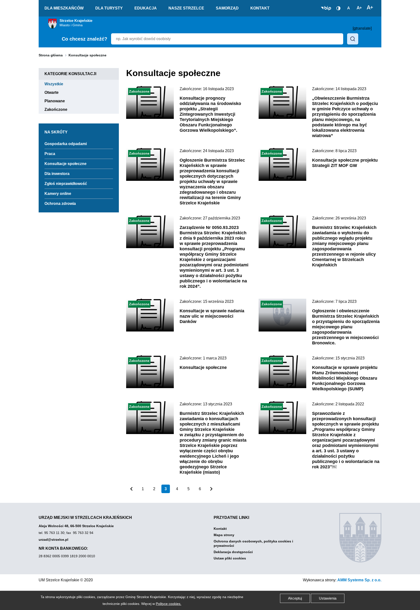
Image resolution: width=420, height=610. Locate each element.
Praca (49, 154)
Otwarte (54, 92)
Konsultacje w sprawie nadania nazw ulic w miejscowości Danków (212, 316)
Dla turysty (109, 8)
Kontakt (260, 8)
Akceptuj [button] (295, 598)
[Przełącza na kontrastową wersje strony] (338, 8)
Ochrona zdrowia (60, 203)
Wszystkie (56, 84)
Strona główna (51, 55)
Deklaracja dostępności (233, 552)
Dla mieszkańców (64, 8)
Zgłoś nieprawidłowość (65, 184)
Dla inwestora (57, 174)
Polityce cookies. (168, 604)
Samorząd (227, 8)
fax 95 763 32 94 (79, 533)
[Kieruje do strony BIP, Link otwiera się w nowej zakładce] (326, 8)
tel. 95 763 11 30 (51, 533)
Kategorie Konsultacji (70, 74)
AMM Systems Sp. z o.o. (359, 580)
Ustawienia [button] (327, 598)
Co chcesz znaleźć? (84, 39)
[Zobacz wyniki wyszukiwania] (352, 38)
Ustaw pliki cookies (230, 558)
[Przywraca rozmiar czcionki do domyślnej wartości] (348, 7)
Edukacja (145, 8)
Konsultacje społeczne (65, 164)
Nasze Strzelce (186, 8)
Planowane (57, 101)
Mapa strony (224, 535)
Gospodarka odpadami (65, 144)
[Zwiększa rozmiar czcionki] (370, 7)
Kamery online (57, 194)
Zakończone (58, 109)
